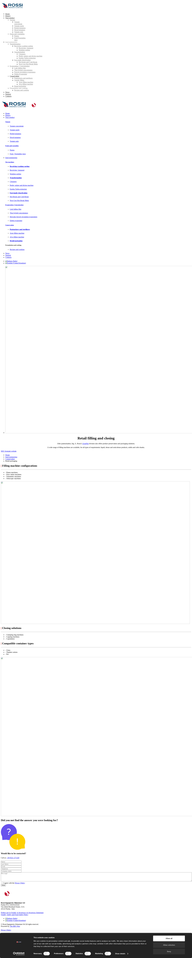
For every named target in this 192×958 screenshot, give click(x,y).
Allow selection (169, 945)
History (8, 115)
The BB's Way (15, 926)
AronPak (85, 444)
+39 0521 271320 (13, 858)
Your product (10, 117)
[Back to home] (13, 10)
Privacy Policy (20, 883)
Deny (169, 951)
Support (8, 255)
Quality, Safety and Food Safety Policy (14, 915)
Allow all (169, 938)
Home (7, 113)
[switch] (68, 953)
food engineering (11, 158)
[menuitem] (7, 14)
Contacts (8, 257)
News (7, 253)
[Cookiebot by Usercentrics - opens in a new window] (19, 953)
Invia (3, 885)
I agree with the (9, 883)
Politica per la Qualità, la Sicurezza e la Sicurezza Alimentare (22, 913)
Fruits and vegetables (12, 146)
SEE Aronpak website (8, 451)
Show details (120, 954)
